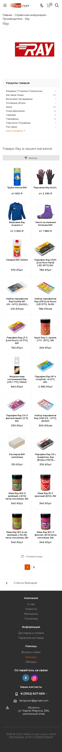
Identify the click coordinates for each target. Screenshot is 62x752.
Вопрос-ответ (31, 652)
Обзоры (31, 661)
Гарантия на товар (31, 637)
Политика (31, 618)
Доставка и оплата (31, 633)
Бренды (31, 657)
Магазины (31, 613)
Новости (31, 609)
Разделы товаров (18, 83)
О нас (31, 604)
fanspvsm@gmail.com (33, 700)
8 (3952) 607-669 (33, 693)
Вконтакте (25, 677)
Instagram (34, 677)
